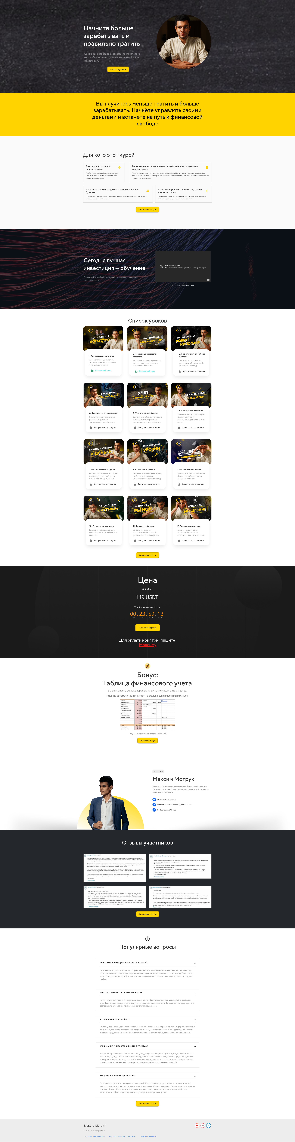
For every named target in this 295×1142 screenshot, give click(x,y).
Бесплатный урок (103, 370)
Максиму (147, 644)
